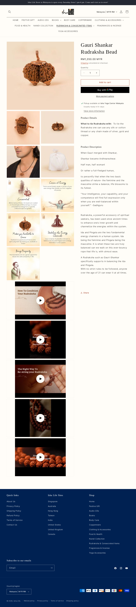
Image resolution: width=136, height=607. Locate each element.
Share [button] (86, 293)
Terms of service (57, 601)
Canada (51, 534)
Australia (52, 506)
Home (91, 501)
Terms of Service (15, 520)
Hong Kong (53, 511)
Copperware (95, 525)
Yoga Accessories (97, 553)
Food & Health (95, 534)
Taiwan (51, 515)
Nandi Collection (97, 539)
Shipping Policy (14, 511)
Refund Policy (13, 515)
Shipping (84, 63)
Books (92, 515)
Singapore (53, 501)
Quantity (84, 67)
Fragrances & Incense (99, 548)
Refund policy (29, 601)
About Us (11, 501)
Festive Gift (94, 506)
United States (54, 525)
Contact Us (12, 525)
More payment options (105, 96)
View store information (94, 111)
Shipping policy (72, 601)
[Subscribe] (51, 568)
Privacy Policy (13, 506)
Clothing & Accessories (100, 529)
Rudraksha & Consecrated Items (104, 543)
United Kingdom (55, 529)
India (50, 520)
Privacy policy (42, 601)
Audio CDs (94, 511)
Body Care (94, 520)
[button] (9, 12)
